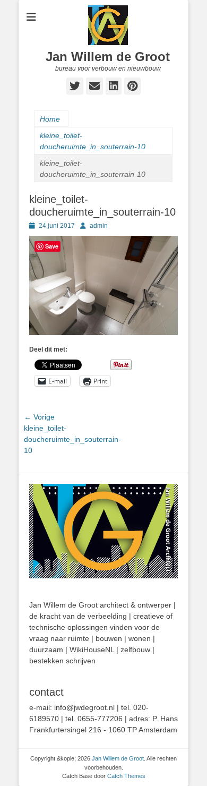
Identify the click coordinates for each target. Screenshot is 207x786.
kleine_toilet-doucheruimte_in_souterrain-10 (92, 141)
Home (50, 119)
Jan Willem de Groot (108, 56)
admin (99, 225)
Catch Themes (126, 776)
